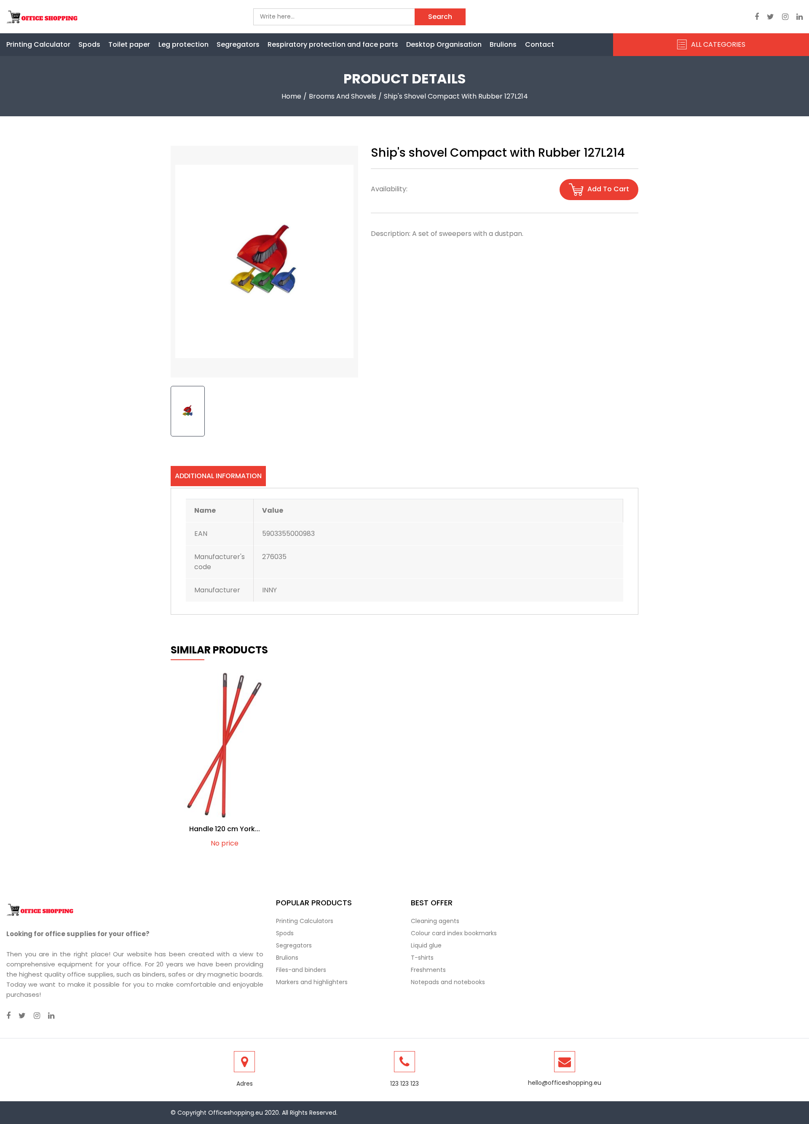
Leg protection (183, 44)
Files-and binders (301, 970)
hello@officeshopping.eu (564, 1083)
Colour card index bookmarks (454, 933)
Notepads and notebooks (448, 982)
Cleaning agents (435, 921)
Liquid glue (426, 945)
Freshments (428, 970)
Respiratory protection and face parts (333, 44)
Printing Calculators (304, 921)
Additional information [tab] (218, 476)
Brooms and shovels (342, 96)
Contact (539, 44)
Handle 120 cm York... (224, 829)
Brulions (503, 44)
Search (440, 16)
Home (291, 96)
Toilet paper (129, 44)
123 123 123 (404, 1083)
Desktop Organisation (444, 44)
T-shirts (422, 957)
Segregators (238, 44)
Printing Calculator (38, 44)
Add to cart (607, 189)
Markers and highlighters (312, 982)
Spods (89, 44)
